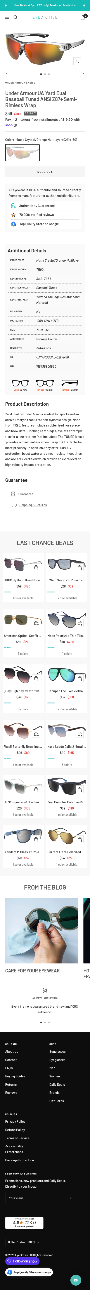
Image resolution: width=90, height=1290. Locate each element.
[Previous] (7, 74)
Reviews (11, 1092)
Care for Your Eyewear (32, 970)
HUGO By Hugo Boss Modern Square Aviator (23, 580)
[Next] (83, 74)
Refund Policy (15, 1130)
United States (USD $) (21, 1242)
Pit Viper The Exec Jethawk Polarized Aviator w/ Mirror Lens (66, 691)
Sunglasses (57, 1051)
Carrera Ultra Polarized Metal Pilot (66, 852)
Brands (54, 1092)
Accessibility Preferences (14, 1149)
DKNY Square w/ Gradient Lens (23, 802)
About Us (11, 1051)
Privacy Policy (15, 1121)
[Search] (15, 17)
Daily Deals (57, 1084)
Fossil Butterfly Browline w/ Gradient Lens (23, 746)
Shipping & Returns (33, 505)
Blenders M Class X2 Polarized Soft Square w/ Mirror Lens (23, 852)
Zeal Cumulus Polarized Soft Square (66, 802)
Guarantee (25, 494)
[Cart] (82, 17)
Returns (11, 1084)
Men (52, 1068)
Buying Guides (15, 1076)
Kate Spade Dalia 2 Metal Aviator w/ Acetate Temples (66, 746)
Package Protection (19, 1160)
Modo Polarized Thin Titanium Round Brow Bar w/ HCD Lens (66, 636)
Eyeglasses (57, 1060)
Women (54, 1076)
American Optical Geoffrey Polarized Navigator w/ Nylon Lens (23, 636)
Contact (11, 1060)
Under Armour (15, 82)
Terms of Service (17, 1138)
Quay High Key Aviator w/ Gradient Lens (23, 691)
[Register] (70, 1197)
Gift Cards (56, 1101)
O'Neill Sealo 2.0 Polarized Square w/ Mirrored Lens (66, 580)
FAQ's (9, 1068)
